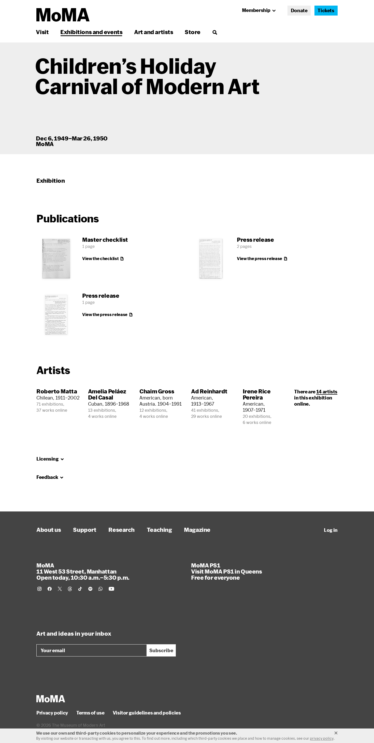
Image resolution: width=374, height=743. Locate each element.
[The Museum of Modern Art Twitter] (60, 589)
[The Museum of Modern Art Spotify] (90, 589)
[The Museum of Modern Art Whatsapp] (100, 589)
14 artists (326, 391)
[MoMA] (50, 698)
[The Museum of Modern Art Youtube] (111, 589)
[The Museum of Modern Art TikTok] (80, 589)
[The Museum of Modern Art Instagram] (39, 589)
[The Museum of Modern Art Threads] (70, 589)
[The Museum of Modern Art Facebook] (50, 589)
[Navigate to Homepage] (63, 15)
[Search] (214, 32)
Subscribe (161, 650)
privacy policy (322, 738)
